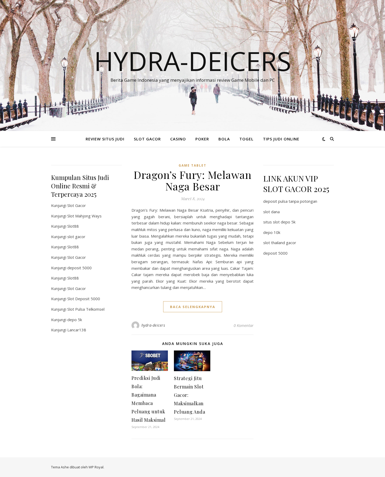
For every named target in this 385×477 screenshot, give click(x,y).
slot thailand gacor (279, 242)
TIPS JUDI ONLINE (281, 138)
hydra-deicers (153, 325)
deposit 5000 (79, 267)
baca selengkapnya (192, 306)
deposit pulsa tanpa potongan (290, 201)
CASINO (178, 138)
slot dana (271, 211)
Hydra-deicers (192, 61)
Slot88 (73, 226)
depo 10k (271, 232)
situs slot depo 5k (279, 221)
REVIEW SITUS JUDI (105, 138)
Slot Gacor (76, 205)
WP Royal (96, 467)
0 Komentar (244, 325)
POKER (202, 138)
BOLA (224, 138)
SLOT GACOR (147, 138)
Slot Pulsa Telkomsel (85, 309)
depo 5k (74, 319)
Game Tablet (192, 165)
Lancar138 (76, 329)
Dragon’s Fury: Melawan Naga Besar (192, 180)
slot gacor (76, 236)
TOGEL (246, 138)
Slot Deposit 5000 (83, 298)
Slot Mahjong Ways (84, 215)
